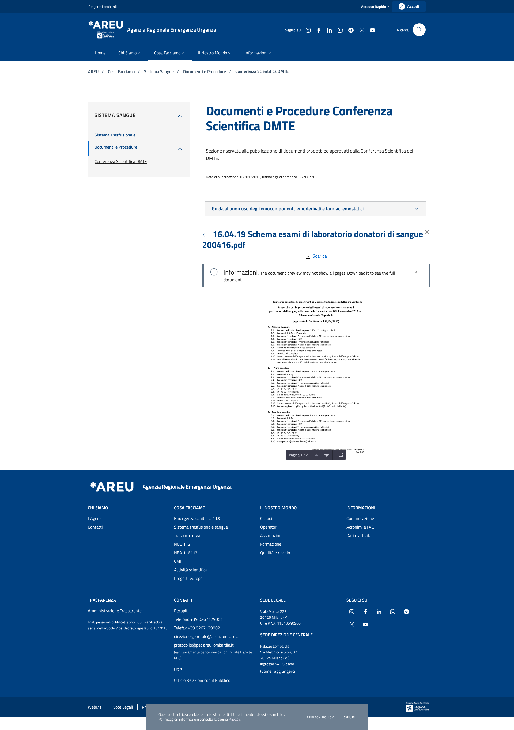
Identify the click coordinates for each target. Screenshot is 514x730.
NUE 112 (182, 544)
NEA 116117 (186, 552)
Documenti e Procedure (205, 71)
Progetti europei (188, 578)
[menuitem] (100, 53)
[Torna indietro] (206, 233)
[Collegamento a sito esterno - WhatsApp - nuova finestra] (338, 29)
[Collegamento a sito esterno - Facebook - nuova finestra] (316, 29)
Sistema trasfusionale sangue (201, 527)
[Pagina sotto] (325, 455)
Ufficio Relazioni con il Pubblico (202, 680)
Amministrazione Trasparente (115, 610)
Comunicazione (360, 518)
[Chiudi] (415, 272)
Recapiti (181, 610)
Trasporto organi (189, 535)
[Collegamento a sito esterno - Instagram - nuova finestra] (306, 29)
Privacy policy (320, 717)
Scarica (319, 256)
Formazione (270, 544)
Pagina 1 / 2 (298, 455)
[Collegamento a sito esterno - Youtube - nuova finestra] (370, 29)
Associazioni (271, 535)
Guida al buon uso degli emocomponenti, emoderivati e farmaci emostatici (288, 208)
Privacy (234, 719)
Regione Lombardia (103, 6)
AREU (94, 71)
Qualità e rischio (275, 552)
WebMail (96, 707)
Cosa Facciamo (122, 71)
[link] (409, 6)
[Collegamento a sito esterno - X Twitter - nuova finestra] (359, 29)
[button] (376, 7)
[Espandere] (340, 455)
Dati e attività (359, 535)
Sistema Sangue (159, 71)
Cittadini (268, 518)
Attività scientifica (190, 569)
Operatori (269, 527)
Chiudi (350, 717)
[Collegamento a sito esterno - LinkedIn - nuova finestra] (327, 29)
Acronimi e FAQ (360, 527)
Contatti (95, 527)
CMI (177, 561)
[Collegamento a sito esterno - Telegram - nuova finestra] (348, 29)
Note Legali (122, 707)
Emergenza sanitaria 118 (197, 518)
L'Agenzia (96, 518)
